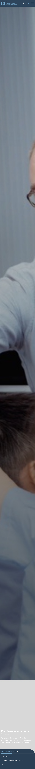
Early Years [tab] (16, 752)
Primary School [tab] (6, 752)
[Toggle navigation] (32, 3)
